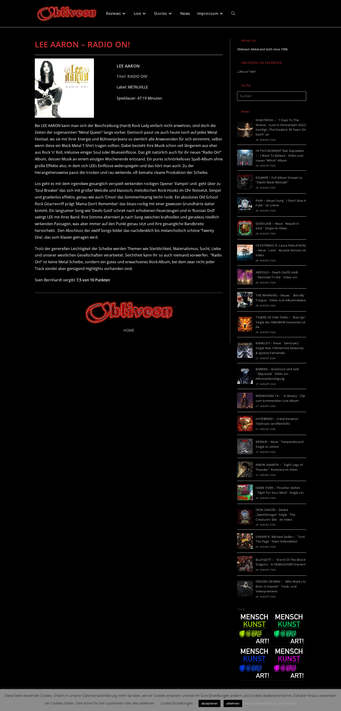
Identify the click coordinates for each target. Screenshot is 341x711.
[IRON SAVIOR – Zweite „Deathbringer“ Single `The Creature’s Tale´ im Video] (245, 517)
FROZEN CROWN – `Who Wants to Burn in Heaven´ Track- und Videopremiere (281, 586)
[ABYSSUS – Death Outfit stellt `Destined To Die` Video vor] (245, 277)
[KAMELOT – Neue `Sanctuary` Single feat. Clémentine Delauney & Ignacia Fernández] (245, 350)
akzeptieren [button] (209, 703)
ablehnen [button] (232, 703)
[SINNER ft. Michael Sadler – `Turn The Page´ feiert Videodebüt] (245, 541)
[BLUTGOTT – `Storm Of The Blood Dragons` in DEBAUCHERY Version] (245, 564)
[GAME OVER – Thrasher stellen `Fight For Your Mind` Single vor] (245, 492)
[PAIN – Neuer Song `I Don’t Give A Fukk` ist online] (245, 205)
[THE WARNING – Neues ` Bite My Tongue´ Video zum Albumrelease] (245, 300)
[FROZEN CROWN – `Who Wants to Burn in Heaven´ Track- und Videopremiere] (245, 589)
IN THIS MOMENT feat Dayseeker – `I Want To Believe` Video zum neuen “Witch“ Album (280, 155)
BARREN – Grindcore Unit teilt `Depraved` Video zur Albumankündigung (277, 374)
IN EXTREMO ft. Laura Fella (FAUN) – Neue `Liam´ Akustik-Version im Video (281, 250)
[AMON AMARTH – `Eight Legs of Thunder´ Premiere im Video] (245, 469)
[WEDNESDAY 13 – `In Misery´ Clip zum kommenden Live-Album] (245, 400)
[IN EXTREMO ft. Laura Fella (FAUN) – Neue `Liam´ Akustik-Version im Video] (245, 252)
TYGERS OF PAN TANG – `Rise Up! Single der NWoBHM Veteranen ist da (281, 322)
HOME (128, 330)
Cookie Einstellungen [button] (177, 703)
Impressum (287, 703)
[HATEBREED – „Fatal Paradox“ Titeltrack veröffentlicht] (245, 423)
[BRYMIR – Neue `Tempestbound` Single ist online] (245, 446)
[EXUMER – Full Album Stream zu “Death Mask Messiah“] (245, 182)
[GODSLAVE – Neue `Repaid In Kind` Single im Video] (245, 228)
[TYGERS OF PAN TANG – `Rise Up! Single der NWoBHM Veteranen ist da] (245, 324)
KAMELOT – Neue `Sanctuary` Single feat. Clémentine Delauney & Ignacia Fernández (280, 348)
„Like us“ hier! (246, 71)
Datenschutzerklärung (260, 703)
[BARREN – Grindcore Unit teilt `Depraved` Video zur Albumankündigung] (245, 376)
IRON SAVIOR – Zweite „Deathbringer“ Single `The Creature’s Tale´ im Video (275, 515)
